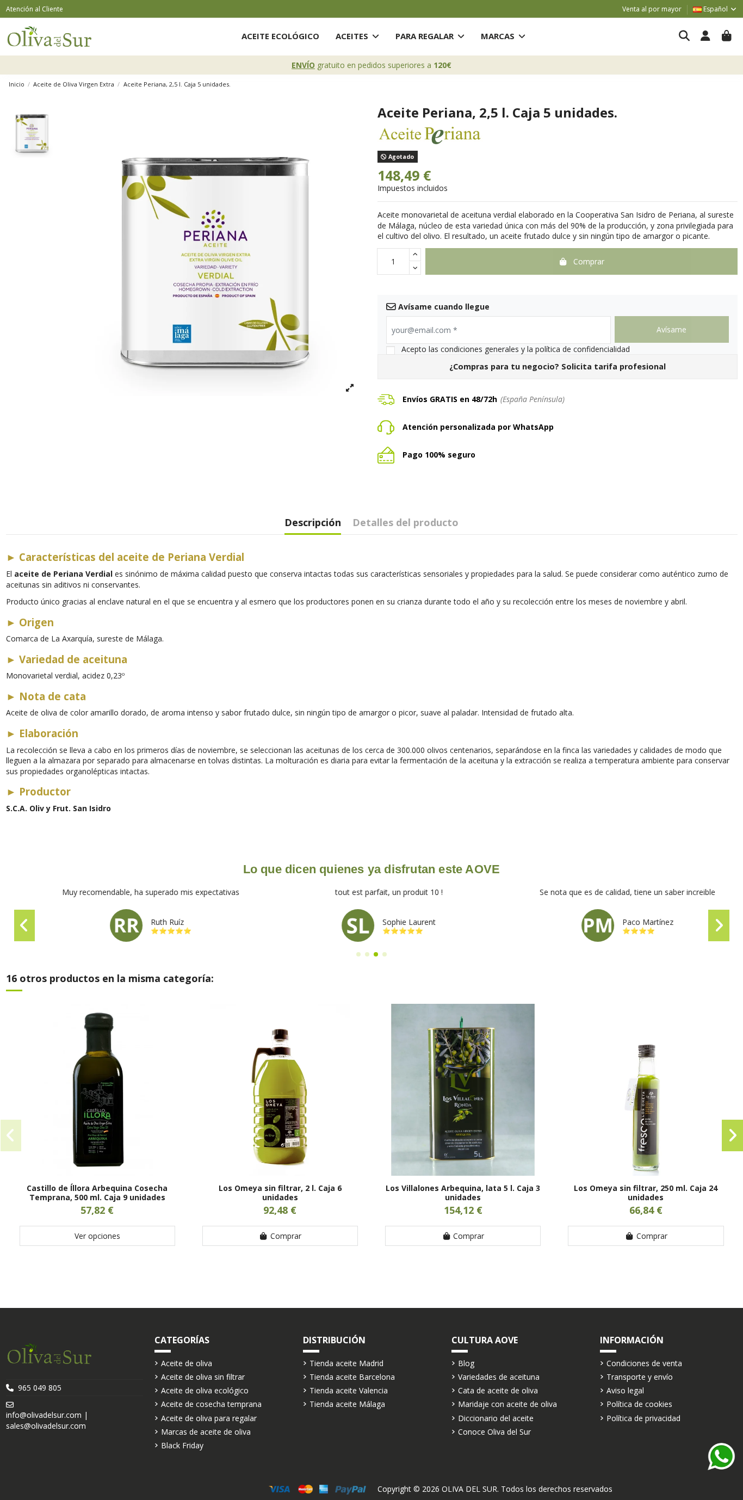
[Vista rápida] (97, 1172)
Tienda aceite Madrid (346, 1363)
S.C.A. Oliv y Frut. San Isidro (58, 808)
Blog (466, 1363)
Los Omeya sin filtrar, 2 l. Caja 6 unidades (280, 1192)
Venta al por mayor (652, 9)
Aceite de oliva (186, 1363)
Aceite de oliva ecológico (205, 1390)
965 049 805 (39, 1387)
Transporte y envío (639, 1377)
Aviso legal (625, 1390)
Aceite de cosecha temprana (211, 1404)
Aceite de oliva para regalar (209, 1418)
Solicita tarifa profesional (613, 366)
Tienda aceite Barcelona (352, 1377)
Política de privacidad (643, 1418)
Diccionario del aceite (496, 1418)
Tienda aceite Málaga (347, 1404)
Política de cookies (639, 1404)
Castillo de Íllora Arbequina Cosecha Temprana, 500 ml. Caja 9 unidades (97, 1192)
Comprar (285, 1236)
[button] (357, 36)
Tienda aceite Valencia (348, 1390)
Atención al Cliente (34, 9)
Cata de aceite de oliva (498, 1390)
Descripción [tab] (312, 523)
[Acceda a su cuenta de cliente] (706, 36)
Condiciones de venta (644, 1363)
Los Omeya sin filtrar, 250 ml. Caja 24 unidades (645, 1192)
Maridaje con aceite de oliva (507, 1404)
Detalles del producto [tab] (405, 523)
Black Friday (182, 1445)
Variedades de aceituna (499, 1377)
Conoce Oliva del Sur (494, 1432)
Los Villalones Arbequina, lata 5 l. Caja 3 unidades (463, 1192)
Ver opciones (97, 1236)
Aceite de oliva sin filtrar (203, 1377)
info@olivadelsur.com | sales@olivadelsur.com (47, 1420)
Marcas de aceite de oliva (206, 1432)
